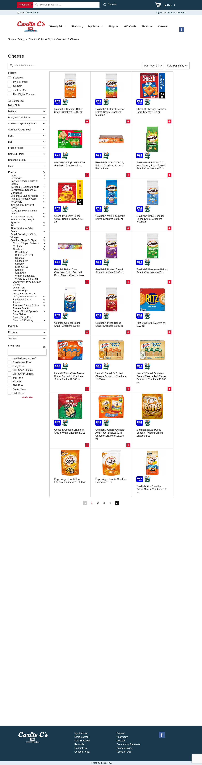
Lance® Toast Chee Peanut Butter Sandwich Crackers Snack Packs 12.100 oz (69, 376)
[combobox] (25, 5)
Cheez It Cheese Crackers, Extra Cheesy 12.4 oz (151, 110)
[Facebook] (181, 30)
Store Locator (81, 737)
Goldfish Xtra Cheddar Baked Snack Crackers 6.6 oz (151, 489)
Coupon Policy (82, 751)
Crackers (61, 39)
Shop (11, 39)
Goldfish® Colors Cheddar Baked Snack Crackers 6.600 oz (110, 112)
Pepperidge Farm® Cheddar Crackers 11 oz (110, 480)
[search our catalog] (36, 5)
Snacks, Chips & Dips (40, 39)
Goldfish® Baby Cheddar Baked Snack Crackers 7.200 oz (150, 219)
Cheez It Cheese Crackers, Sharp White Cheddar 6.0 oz (69, 431)
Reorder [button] (112, 4)
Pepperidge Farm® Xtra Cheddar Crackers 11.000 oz (70, 480)
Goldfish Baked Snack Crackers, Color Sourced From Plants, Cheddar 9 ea (69, 272)
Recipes (121, 740)
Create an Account (176, 12)
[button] (43, 112)
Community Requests (128, 744)
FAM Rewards (82, 740)
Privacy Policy (124, 748)
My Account (80, 733)
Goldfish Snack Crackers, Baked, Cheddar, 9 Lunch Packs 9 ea (109, 165)
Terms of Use (124, 751)
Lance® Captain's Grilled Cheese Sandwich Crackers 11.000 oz (110, 376)
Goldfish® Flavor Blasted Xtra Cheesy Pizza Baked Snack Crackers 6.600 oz (150, 165)
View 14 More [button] (27, 397)
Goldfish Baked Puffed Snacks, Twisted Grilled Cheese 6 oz (149, 432)
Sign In (159, 12)
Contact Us (80, 748)
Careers (121, 733)
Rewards (79, 744)
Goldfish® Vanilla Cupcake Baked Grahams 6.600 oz (110, 217)
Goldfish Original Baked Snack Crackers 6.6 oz (67, 324)
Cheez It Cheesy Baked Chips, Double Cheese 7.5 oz (68, 219)
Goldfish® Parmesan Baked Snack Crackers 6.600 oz (151, 271)
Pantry (21, 39)
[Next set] (116, 503)
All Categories (16, 101)
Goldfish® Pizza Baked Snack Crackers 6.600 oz (109, 324)
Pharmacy (122, 737)
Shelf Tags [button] (14, 345)
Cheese (74, 39)
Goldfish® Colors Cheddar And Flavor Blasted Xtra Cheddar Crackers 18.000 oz (110, 434)
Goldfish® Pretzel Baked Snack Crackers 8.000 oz (109, 271)
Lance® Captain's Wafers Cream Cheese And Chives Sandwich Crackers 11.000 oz (151, 378)
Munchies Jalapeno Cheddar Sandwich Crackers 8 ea (70, 164)
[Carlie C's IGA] (31, 26)
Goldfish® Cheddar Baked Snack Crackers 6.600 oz (68, 110)
